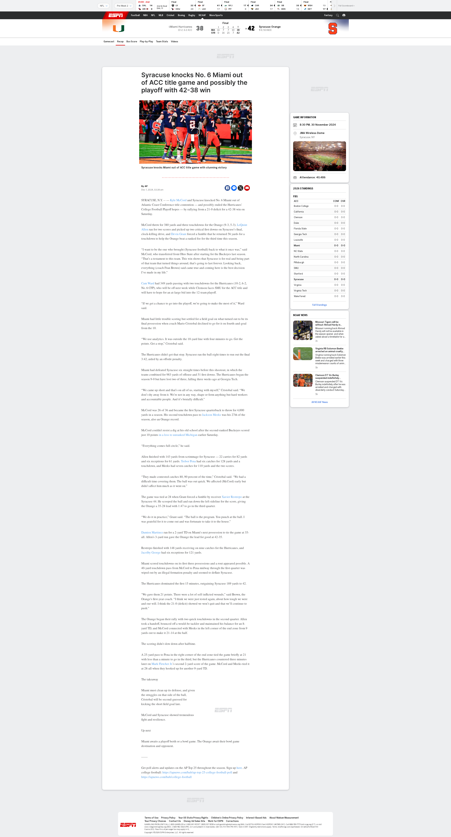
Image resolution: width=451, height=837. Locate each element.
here (239, 768)
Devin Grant (178, 234)
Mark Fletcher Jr (162, 664)
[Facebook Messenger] (234, 188)
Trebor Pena (188, 461)
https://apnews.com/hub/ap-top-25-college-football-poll (197, 772)
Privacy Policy (168, 818)
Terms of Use (151, 818)
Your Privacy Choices (155, 821)
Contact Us (175, 821)
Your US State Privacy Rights (193, 818)
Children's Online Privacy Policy (227, 818)
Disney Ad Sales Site (194, 821)
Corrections (232, 821)
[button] (337, 15)
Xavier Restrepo (232, 497)
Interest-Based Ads (256, 818)
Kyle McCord (178, 200)
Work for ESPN (215, 821)
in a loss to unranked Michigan (178, 435)
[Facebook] (227, 188)
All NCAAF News (319, 402)
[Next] (334, 5)
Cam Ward (147, 283)
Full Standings (319, 305)
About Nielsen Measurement (284, 818)
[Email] (247, 188)
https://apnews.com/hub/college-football (166, 777)
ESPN (116, 15)
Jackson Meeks (211, 415)
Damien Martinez (152, 532)
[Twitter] (240, 188)
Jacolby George (151, 552)
